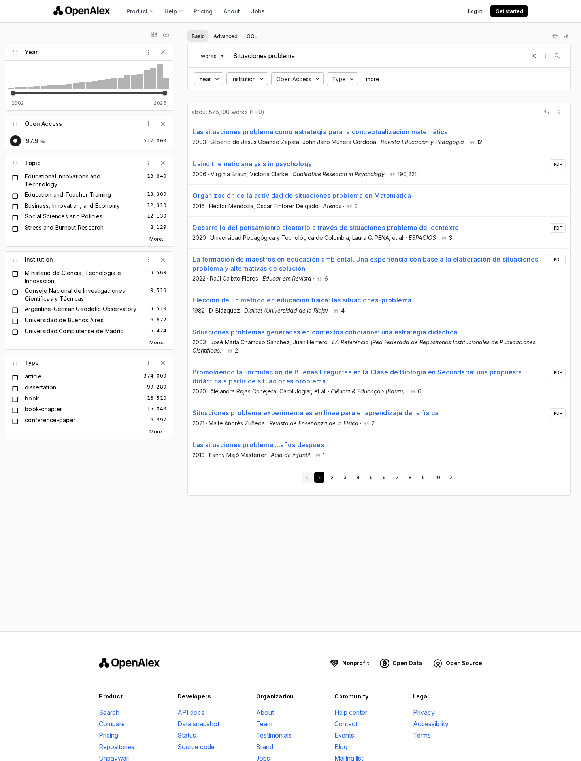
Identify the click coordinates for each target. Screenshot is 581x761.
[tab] (197, 36)
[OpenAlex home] (81, 11)
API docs (190, 712)
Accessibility (431, 724)
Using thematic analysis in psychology (252, 164)
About (232, 11)
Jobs (258, 11)
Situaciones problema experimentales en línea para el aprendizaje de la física (315, 413)
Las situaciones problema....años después (258, 445)
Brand (264, 747)
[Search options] (545, 55)
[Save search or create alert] (554, 36)
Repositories (116, 747)
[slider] (13, 93)
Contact (345, 724)
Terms (422, 735)
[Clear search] (533, 55)
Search (109, 712)
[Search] (557, 55)
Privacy (424, 712)
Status (186, 735)
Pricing (203, 11)
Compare (112, 724)
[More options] (559, 112)
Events (344, 735)
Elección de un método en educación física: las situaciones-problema (302, 300)
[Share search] (566, 36)
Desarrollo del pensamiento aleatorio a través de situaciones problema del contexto (325, 228)
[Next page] (450, 477)
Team (264, 724)
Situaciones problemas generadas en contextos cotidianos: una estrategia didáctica (324, 332)
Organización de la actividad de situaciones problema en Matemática (301, 195)
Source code (196, 747)
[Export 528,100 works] (545, 112)
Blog (340, 747)
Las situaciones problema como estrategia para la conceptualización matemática (320, 132)
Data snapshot (198, 724)
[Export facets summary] (166, 34)
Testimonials (274, 735)
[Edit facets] (154, 34)
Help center (350, 712)
